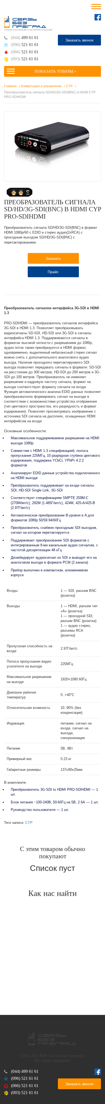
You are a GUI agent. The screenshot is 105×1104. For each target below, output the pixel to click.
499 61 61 (24, 37)
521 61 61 (24, 44)
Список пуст (52, 868)
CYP (29, 823)
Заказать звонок (79, 40)
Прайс (53, 272)
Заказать (53, 258)
